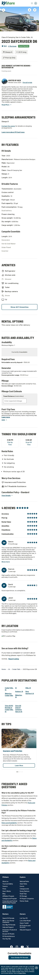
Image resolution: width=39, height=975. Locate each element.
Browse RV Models (8, 934)
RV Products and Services (25, 926)
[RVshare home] (8, 3)
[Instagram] (18, 946)
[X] (27, 946)
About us (5, 881)
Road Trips (23, 894)
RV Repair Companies (27, 898)
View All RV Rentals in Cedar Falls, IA (9, 708)
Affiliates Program (8, 896)
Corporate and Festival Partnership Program (9, 902)
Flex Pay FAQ (6, 939)
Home (4, 669)
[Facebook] (12, 946)
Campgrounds (24, 889)
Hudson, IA (19, 691)
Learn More (19, 765)
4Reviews (12, 46)
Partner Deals (24, 901)
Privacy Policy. (22, 973)
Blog (3, 894)
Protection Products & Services (9, 930)
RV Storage (23, 896)
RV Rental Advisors (8, 936)
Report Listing (13, 659)
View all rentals (27, 82)
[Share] (29, 10)
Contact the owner (8, 126)
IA (9, 669)
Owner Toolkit (24, 923)
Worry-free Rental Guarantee (8, 921)
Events (22, 886)
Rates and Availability (9, 823)
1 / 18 (32, 27)
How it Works (6, 891)
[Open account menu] (34, 3)
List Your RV (24, 918)
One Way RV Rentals (8, 925)
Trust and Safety (7, 884)
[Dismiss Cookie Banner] (36, 968)
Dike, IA (28, 688)
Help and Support (8, 927)
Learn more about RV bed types (13, 132)
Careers (5, 886)
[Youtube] (23, 946)
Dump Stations (24, 891)
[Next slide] (36, 19)
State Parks (23, 884)
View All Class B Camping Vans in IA (18, 708)
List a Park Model (25, 921)
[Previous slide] (3, 19)
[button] (7, 105)
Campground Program (9, 898)
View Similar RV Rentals (19, 957)
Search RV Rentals (8, 918)
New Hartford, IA (29, 692)
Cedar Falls (16, 669)
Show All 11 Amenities (19, 307)
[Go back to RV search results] (3, 10)
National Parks (24, 881)
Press (4, 889)
